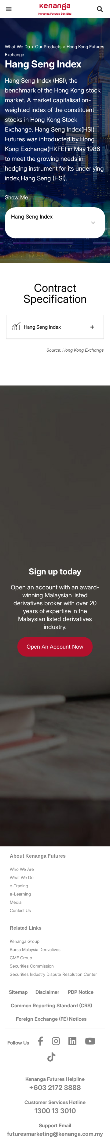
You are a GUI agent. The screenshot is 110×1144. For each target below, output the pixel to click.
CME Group (21, 957)
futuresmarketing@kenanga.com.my (55, 1134)
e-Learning (20, 893)
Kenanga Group (24, 941)
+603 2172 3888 (55, 1088)
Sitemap (18, 992)
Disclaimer (47, 992)
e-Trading (19, 885)
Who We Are (22, 869)
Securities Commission (32, 965)
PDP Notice (81, 992)
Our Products (48, 46)
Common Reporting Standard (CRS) (51, 1005)
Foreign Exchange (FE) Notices (51, 1019)
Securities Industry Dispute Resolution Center (53, 974)
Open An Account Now (55, 646)
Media (15, 902)
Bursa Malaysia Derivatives (35, 949)
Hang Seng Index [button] (42, 327)
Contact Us (20, 910)
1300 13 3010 (55, 1111)
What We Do (17, 46)
